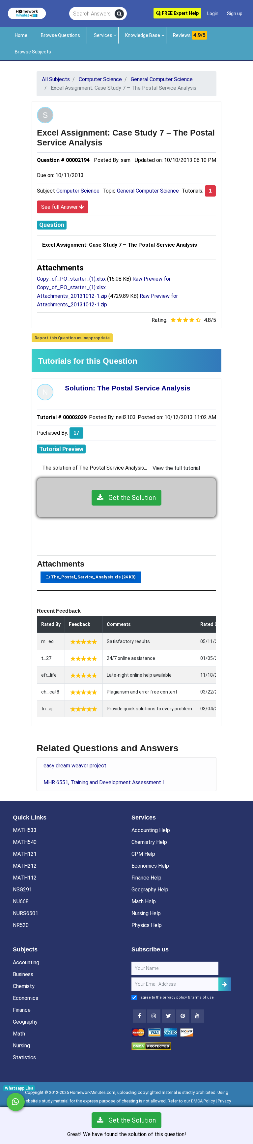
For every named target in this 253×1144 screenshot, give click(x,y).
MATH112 (25, 878)
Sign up (234, 13)
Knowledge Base (142, 35)
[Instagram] (153, 1016)
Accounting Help (150, 830)
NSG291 (22, 889)
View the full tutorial (176, 468)
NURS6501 (25, 913)
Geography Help (149, 889)
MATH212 (25, 866)
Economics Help (150, 866)
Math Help (143, 901)
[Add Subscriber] (224, 984)
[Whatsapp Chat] (16, 1102)
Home (21, 35)
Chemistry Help (149, 842)
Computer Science (77, 191)
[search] (119, 14)
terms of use (202, 997)
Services (103, 35)
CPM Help (143, 854)
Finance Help (146, 878)
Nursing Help (146, 913)
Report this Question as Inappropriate (72, 337)
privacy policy (175, 997)
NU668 (21, 901)
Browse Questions (60, 35)
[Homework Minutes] (27, 13)
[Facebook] (139, 1016)
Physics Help (146, 925)
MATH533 (25, 830)
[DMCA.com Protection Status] (151, 1046)
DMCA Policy (203, 1100)
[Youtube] (182, 1016)
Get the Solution (129, 498)
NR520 (21, 925)
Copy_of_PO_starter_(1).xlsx (71, 279)
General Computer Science (148, 191)
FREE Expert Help (180, 13)
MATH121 (25, 854)
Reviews (189, 35)
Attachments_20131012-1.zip (72, 296)
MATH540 (25, 842)
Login (212, 13)
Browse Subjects (33, 51)
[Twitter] (168, 1016)
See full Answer (60, 207)
